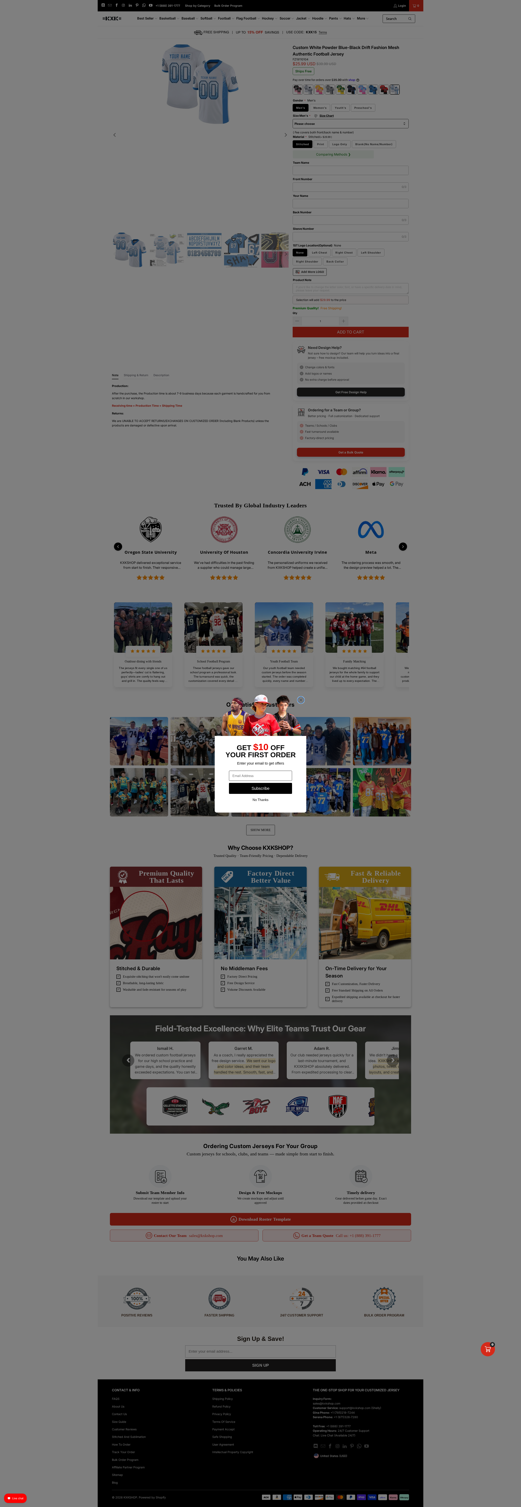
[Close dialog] (301, 700)
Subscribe (260, 788)
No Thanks (260, 800)
